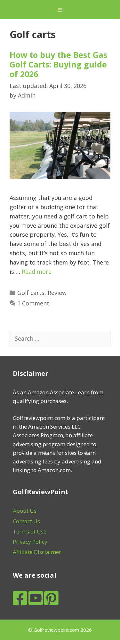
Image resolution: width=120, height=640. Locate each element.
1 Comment (33, 303)
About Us (24, 510)
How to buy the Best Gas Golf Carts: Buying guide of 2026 (58, 64)
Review (57, 292)
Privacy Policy (30, 541)
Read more (37, 271)
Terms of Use (29, 531)
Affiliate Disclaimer (37, 552)
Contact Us (26, 521)
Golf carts (30, 292)
